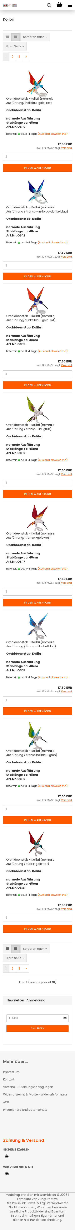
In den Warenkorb (37, 168)
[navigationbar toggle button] (70, 5)
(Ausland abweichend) (53, 134)
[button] (7, 37)
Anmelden (38, 1028)
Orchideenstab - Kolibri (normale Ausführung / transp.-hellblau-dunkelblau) (37, 209)
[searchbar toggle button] (49, 5)
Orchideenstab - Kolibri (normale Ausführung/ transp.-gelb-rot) (30, 535)
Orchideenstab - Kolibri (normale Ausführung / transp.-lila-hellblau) (31, 644)
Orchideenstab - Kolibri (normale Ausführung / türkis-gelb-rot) (30, 862)
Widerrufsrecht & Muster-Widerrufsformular (35, 1094)
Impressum (11, 1072)
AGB (6, 1102)
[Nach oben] (63, 1224)
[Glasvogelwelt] (8, 5)
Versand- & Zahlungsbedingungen (28, 1087)
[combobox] (35, 37)
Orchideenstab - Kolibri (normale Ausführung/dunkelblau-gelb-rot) (31, 318)
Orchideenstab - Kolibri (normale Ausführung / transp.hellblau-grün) (31, 753)
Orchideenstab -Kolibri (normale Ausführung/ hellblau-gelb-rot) (30, 101)
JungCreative (48, 1199)
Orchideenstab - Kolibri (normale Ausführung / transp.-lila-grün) (30, 427)
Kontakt (8, 1079)
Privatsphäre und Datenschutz (25, 1110)
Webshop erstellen (19, 1195)
